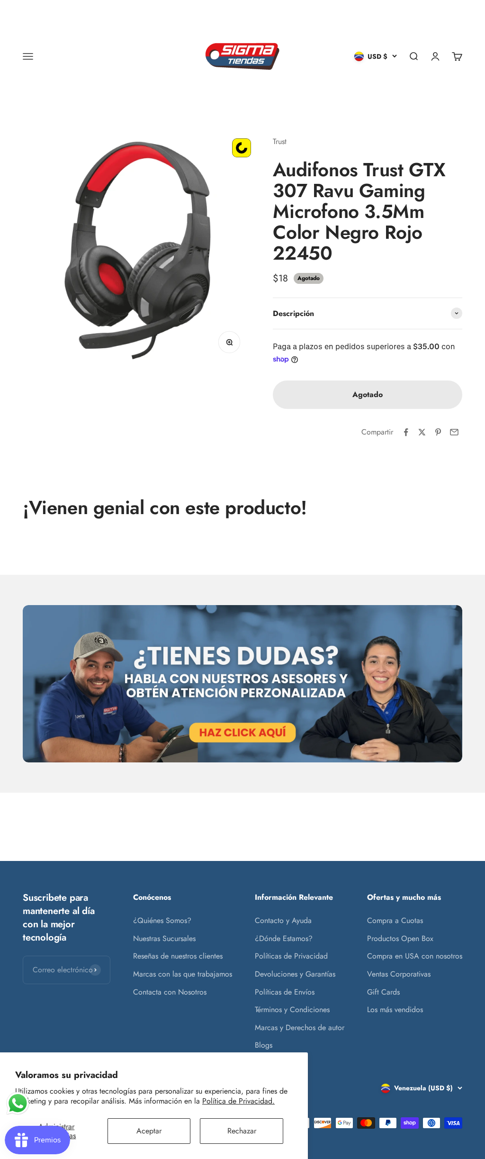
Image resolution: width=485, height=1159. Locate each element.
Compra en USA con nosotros (414, 956)
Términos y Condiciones (292, 1009)
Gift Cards (383, 992)
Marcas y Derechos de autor (299, 1027)
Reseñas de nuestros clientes (178, 956)
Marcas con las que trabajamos (182, 974)
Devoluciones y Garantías (295, 974)
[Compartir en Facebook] (406, 432)
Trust (280, 141)
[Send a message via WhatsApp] (18, 1103)
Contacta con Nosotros (170, 992)
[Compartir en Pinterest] (438, 432)
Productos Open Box (400, 938)
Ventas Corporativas (399, 974)
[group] (242, 683)
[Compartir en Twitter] (422, 432)
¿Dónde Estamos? (284, 938)
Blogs (263, 1045)
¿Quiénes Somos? (162, 920)
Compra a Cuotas (395, 920)
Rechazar (241, 1130)
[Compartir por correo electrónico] (454, 432)
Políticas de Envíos (284, 992)
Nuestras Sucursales (164, 938)
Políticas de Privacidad (291, 956)
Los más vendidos (395, 1009)
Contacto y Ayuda (283, 920)
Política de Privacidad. (238, 1101)
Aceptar (149, 1130)
